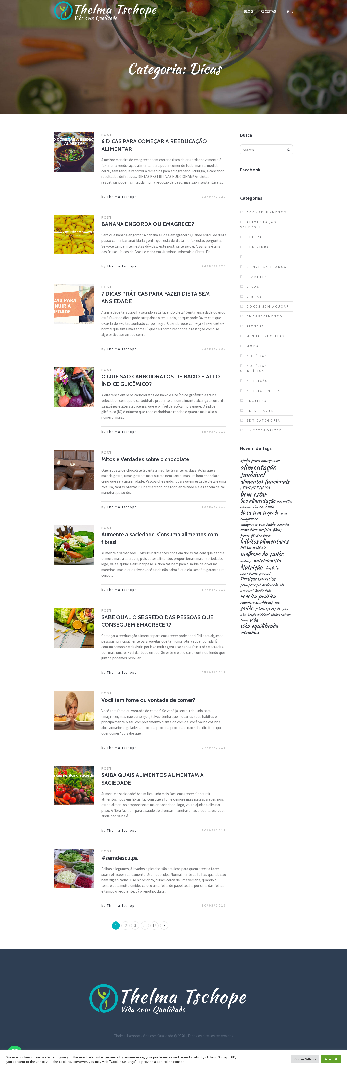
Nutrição (258, 381)
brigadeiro (245, 507)
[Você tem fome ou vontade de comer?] (74, 710)
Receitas (257, 400)
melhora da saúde (261, 554)
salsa (277, 602)
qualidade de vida (273, 585)
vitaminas (249, 632)
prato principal (250, 585)
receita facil (246, 590)
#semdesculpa (119, 857)
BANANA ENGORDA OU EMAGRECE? (147, 224)
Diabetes (257, 277)
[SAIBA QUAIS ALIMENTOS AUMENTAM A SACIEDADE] (74, 785)
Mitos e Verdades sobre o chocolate (145, 459)
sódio (243, 614)
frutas (244, 535)
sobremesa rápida (267, 609)
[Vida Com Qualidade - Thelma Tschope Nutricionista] (173, 999)
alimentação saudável (258, 470)
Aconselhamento (267, 212)
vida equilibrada (259, 626)
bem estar (253, 494)
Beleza (255, 237)
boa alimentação (257, 501)
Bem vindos (260, 247)
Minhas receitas (266, 336)
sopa (285, 609)
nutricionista (267, 560)
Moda (253, 346)
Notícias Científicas (253, 368)
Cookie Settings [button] (305, 1059)
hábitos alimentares (264, 541)
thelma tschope (281, 615)
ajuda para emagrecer (259, 460)
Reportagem (261, 410)
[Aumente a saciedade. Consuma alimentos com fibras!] (74, 545)
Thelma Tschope (122, 197)
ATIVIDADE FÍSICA (255, 488)
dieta (269, 506)
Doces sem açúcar (268, 306)
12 (154, 925)
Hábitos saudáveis (252, 547)
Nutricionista (264, 391)
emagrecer (249, 518)
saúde (246, 608)
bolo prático (284, 501)
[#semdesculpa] (74, 868)
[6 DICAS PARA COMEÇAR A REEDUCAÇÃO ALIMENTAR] (74, 152)
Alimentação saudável (258, 224)
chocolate (258, 507)
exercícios (283, 524)
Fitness (255, 326)
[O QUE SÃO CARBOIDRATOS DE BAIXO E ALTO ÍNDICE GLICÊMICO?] (74, 387)
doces (284, 513)
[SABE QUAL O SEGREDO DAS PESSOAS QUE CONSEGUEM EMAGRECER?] (74, 628)
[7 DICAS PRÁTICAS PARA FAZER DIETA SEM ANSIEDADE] (74, 304)
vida (254, 619)
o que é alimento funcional (255, 573)
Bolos (254, 257)
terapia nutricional (258, 614)
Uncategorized (264, 430)
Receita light (263, 590)
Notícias (257, 356)
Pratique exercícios (257, 579)
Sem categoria (264, 420)
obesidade (271, 568)
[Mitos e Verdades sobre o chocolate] (74, 470)
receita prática (258, 596)
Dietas (254, 296)
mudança (245, 561)
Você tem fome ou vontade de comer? (148, 700)
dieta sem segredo (259, 512)
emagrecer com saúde (257, 524)
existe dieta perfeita (255, 530)
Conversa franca (267, 267)
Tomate (244, 620)
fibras (277, 530)
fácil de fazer (261, 535)
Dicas (253, 286)
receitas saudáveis (256, 602)
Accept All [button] (331, 1059)
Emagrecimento (265, 316)
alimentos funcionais (264, 481)
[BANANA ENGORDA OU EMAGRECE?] (74, 234)
